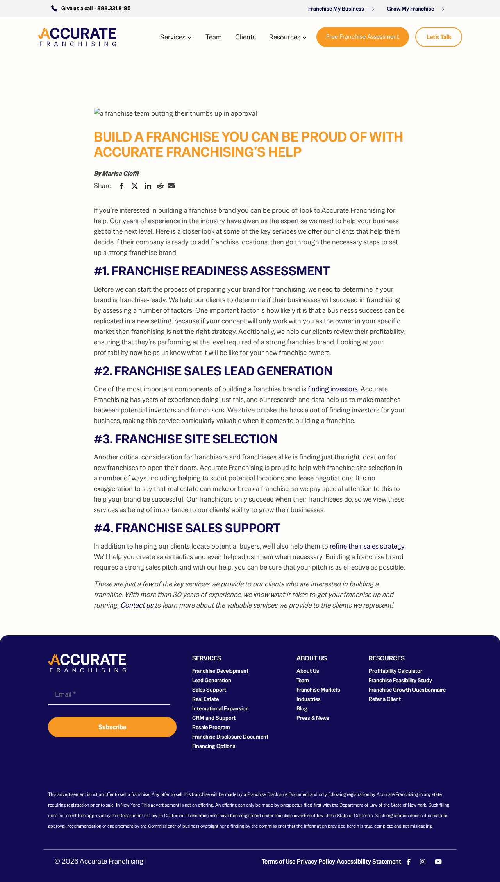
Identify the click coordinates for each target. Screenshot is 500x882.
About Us (307, 670)
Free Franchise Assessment (362, 36)
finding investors (333, 388)
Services (173, 36)
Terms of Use (278, 861)
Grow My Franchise (411, 8)
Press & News (312, 717)
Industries (308, 699)
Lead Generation (211, 680)
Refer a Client (385, 699)
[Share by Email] (171, 185)
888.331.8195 (113, 8)
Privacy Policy (316, 861)
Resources (285, 36)
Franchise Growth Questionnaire (407, 689)
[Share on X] (134, 185)
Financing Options (214, 745)
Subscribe (112, 727)
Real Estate (205, 699)
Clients (245, 36)
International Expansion (220, 708)
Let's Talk (439, 37)
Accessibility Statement (369, 861)
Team (213, 36)
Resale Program (211, 727)
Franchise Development (220, 670)
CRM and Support (214, 717)
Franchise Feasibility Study (400, 680)
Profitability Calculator (395, 670)
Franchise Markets (318, 689)
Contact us (137, 605)
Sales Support (209, 689)
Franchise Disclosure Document (230, 736)
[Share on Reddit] (160, 185)
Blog (301, 708)
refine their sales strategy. (368, 545)
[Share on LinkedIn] (148, 185)
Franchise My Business (336, 8)
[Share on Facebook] (121, 185)
